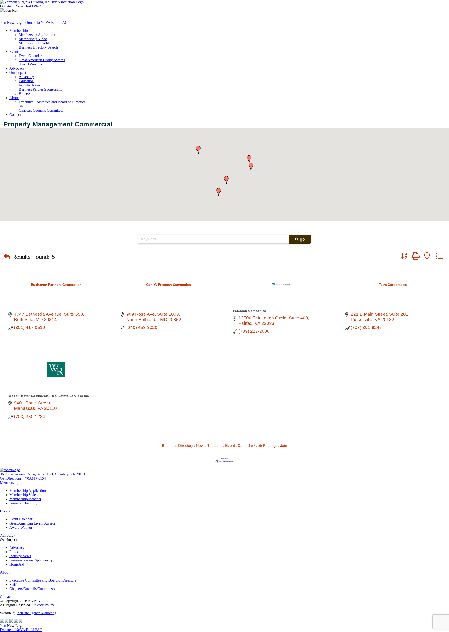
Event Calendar (30, 56)
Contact (15, 115)
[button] (251, 167)
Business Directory (177, 445)
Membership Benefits (34, 43)
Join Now (7, 23)
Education (26, 81)
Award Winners (30, 64)
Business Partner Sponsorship (40, 89)
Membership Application (37, 35)
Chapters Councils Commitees (41, 110)
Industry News (29, 85)
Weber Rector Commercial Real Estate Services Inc (48, 396)
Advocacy (17, 68)
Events (14, 52)
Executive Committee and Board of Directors (52, 102)
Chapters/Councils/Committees (32, 589)
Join (283, 445)
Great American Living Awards (42, 60)
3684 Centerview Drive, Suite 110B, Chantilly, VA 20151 (42, 474)
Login (20, 23)
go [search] (302, 239)
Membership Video (33, 39)
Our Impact (17, 73)
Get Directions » (12, 478)
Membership (18, 30)
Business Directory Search (38, 47)
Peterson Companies (249, 311)
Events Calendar (239, 445)
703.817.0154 (35, 478)
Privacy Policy (43, 605)
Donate (20, 6)
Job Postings (266, 445)
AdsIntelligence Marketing (36, 613)
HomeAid (26, 94)
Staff (22, 106)
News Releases (209, 445)
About (14, 98)
